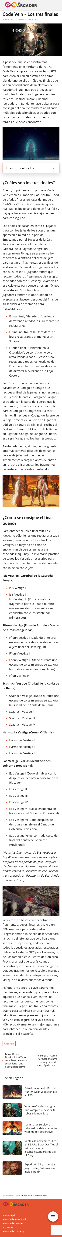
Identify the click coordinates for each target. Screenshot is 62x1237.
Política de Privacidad (14, 1219)
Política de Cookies (13, 1223)
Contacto (8, 1227)
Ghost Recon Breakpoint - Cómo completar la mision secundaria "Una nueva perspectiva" (16, 1060)
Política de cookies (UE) (15, 1231)
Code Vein (9, 1043)
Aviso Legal (9, 1215)
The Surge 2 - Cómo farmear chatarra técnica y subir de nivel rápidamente (46, 1060)
